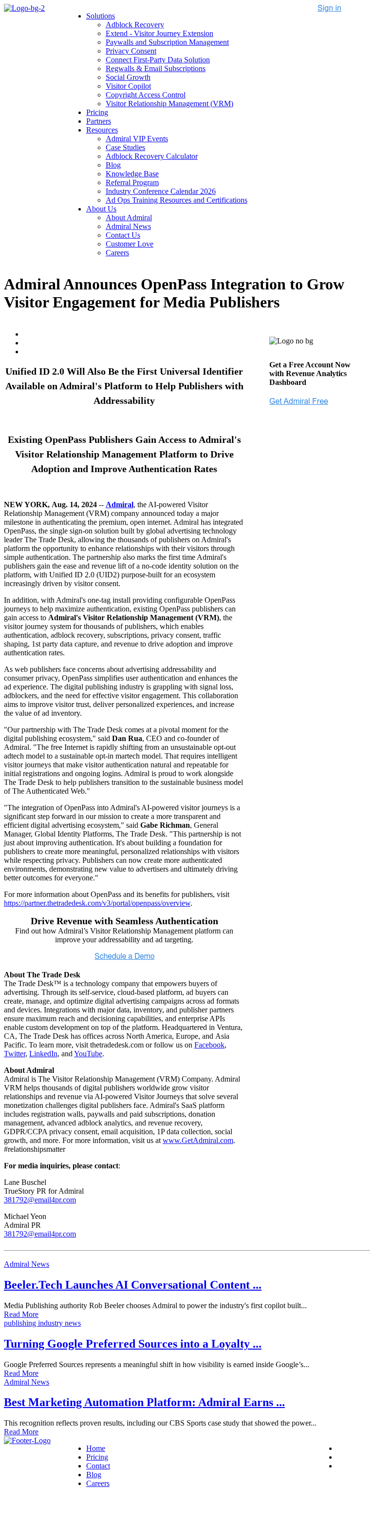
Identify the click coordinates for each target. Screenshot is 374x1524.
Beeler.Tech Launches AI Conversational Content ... (133, 1284)
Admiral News (26, 1264)
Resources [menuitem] (102, 130)
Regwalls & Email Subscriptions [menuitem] (156, 68)
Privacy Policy (81, 1508)
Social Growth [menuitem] (128, 77)
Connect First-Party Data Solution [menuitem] (158, 60)
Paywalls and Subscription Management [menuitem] (167, 42)
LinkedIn (43, 1053)
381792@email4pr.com (40, 1200)
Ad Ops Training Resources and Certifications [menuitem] (176, 200)
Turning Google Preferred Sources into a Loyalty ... (133, 1343)
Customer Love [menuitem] (129, 244)
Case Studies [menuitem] (125, 147)
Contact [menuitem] (98, 1466)
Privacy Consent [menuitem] (131, 51)
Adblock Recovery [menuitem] (135, 24)
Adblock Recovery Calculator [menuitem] (152, 156)
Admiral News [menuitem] (128, 226)
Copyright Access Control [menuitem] (146, 95)
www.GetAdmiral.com (198, 1140)
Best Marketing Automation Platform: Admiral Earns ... (144, 1402)
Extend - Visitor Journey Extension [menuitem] (159, 33)
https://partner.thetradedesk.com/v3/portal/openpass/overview (97, 903)
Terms (119, 1508)
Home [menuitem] (95, 1448)
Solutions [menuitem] (100, 16)
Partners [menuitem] (98, 121)
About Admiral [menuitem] (129, 217)
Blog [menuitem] (113, 165)
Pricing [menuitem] (97, 112)
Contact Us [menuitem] (123, 235)
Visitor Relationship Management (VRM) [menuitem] (169, 103)
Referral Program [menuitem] (132, 182)
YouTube (88, 1053)
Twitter (14, 1053)
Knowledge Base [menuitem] (132, 174)
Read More (21, 1314)
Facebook (209, 1045)
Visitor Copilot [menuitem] (128, 86)
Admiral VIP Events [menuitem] (137, 138)
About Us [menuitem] (101, 209)
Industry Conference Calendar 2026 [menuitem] (161, 191)
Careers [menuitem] (117, 252)
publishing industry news (42, 1323)
